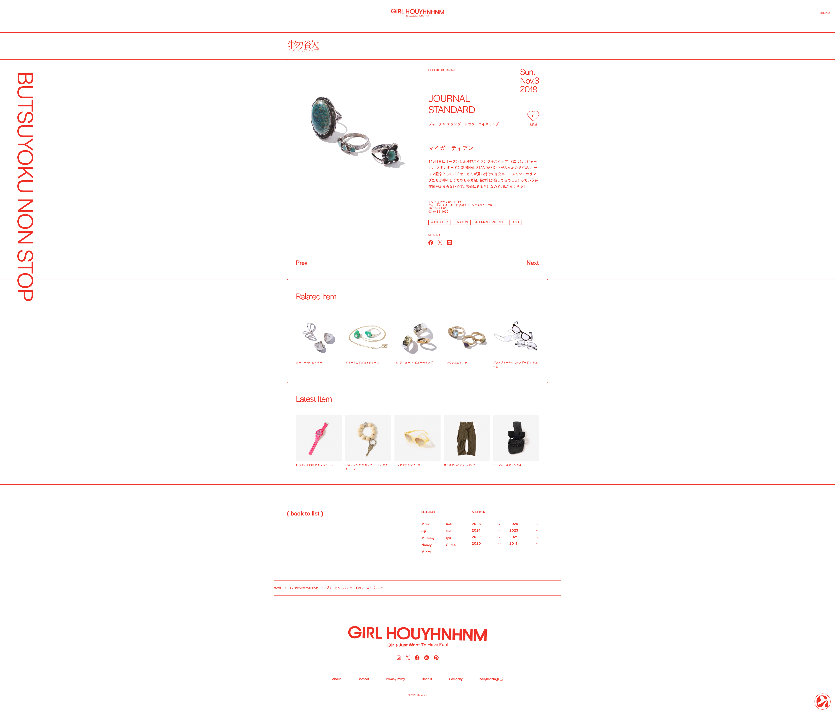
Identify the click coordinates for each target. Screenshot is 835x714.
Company (456, 679)
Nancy (426, 545)
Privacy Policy (395, 679)
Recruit (427, 679)
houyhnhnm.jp (489, 679)
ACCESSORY (439, 222)
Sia (448, 531)
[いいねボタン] (533, 116)
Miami (426, 552)
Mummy (428, 538)
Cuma (451, 545)
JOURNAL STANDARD (489, 222)
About (336, 679)
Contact (363, 679)
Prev (301, 263)
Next (532, 263)
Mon (425, 524)
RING (515, 222)
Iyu (448, 538)
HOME (277, 587)
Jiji (423, 531)
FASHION (462, 222)
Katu (449, 524)
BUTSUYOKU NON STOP (304, 587)
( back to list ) (305, 514)
